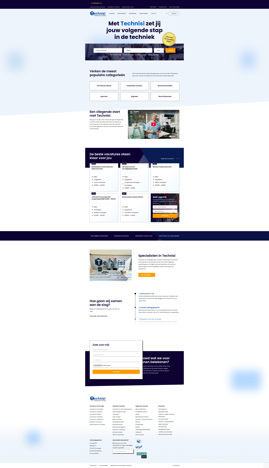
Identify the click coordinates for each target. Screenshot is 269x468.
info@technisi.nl (163, 7)
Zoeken (170, 50)
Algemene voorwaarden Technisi (121, 465)
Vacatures (112, 13)
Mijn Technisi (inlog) (174, 7)
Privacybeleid (103, 465)
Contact (173, 13)
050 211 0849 (153, 7)
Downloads (93, 465)
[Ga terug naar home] (98, 13)
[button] (96, 3)
